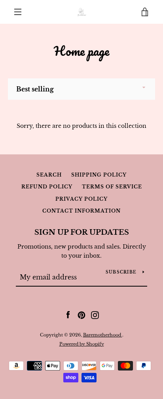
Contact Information (81, 211)
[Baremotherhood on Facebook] (68, 314)
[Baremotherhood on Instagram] (95, 314)
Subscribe (121, 272)
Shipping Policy (99, 175)
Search (49, 175)
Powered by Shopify (81, 344)
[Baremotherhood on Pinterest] (81, 314)
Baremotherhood (102, 335)
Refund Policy (46, 187)
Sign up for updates (81, 232)
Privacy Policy (81, 199)
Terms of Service (112, 187)
